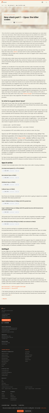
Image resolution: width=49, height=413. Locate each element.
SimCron (12, 395)
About (3, 393)
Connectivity (4, 363)
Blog (6, 5)
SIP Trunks (27, 353)
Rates (3, 366)
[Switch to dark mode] (46, 2)
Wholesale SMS (5, 358)
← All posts (4, 298)
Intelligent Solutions (9, 14)
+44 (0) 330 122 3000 (6, 314)
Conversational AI (5, 370)
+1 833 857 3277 (5, 315)
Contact (3, 396)
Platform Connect (5, 353)
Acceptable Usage (5, 405)
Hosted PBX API (13, 399)
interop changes (27, 93)
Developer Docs (14, 398)
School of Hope (5, 398)
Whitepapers (13, 396)
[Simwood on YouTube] (7, 322)
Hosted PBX (27, 351)
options (15, 51)
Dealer (26, 361)
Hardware (27, 358)
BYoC (3, 381)
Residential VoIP (28, 356)
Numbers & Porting (5, 356)
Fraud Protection (5, 373)
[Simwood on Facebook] (6, 322)
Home (2, 5)
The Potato (4, 383)
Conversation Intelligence (7, 372)
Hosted (27, 349)
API (2, 380)
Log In (3, 388)
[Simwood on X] (4, 322)
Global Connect (5, 355)
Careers (3, 395)
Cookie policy (43, 408)
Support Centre (8, 388)
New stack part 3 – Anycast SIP (10, 288)
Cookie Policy (21, 405)
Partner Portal (28, 359)
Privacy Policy (14, 405)
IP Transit (3, 364)
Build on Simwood (5, 384)
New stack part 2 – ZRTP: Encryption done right (14, 286)
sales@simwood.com (6, 317)
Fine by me (20, 411)
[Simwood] (4, 2)
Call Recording (4, 375)
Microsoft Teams (5, 361)
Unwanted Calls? (6, 320)
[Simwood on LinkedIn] (2, 322)
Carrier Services (6, 349)
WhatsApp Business (5, 359)
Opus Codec (22, 138)
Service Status (14, 388)
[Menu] (42, 2)
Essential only (28, 411)
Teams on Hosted (28, 355)
